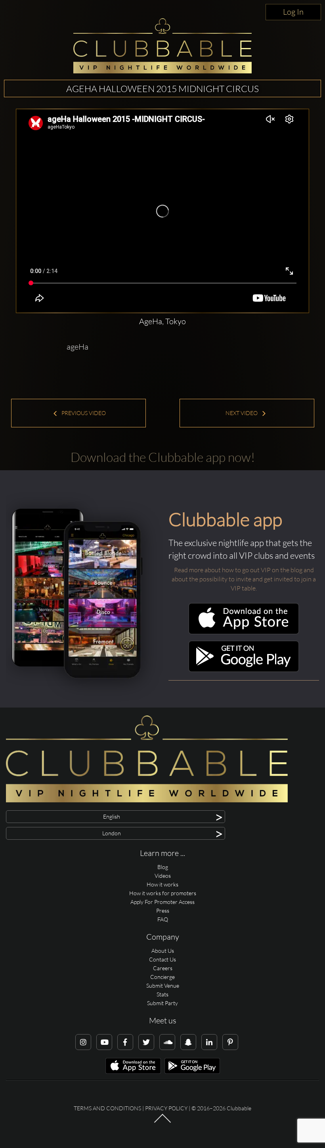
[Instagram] (83, 1042)
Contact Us (162, 959)
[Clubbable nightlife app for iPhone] (243, 632)
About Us (162, 950)
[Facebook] (125, 1042)
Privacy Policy (166, 1108)
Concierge (162, 976)
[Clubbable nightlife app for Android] (243, 670)
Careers (162, 968)
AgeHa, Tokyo (162, 321)
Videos (163, 875)
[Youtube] (104, 1042)
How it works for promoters (162, 893)
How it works (162, 884)
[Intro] (162, 1122)
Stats (162, 994)
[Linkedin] (209, 1042)
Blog (162, 866)
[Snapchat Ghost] (188, 1042)
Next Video (242, 413)
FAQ (162, 919)
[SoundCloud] (167, 1042)
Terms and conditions (107, 1108)
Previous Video (83, 413)
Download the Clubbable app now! (163, 457)
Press (162, 910)
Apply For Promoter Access (162, 901)
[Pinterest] (230, 1042)
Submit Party (162, 1003)
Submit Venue (162, 985)
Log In (293, 12)
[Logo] (162, 45)
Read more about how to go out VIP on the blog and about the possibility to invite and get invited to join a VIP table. (244, 579)
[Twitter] (146, 1042)
